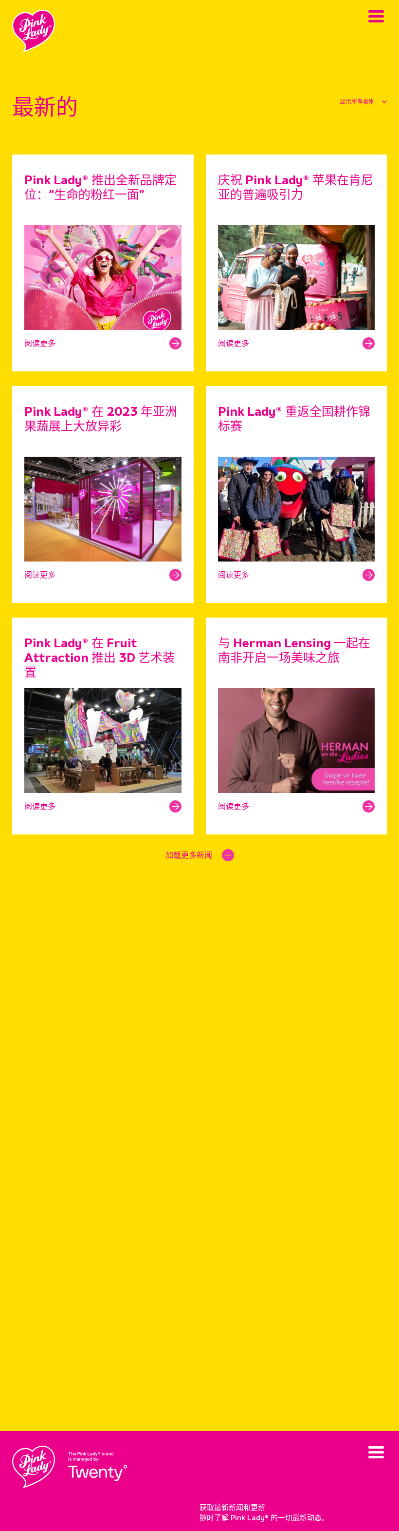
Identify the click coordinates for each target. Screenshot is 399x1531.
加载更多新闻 (188, 856)
